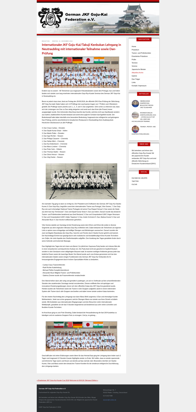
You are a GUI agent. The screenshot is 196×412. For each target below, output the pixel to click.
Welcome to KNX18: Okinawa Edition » (84, 380)
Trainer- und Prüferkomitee (141, 53)
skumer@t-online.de (109, 400)
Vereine (134, 66)
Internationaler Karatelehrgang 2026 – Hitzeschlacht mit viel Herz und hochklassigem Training (144, 117)
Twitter (135, 181)
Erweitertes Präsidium (140, 56)
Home (134, 46)
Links (134, 82)
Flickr (134, 184)
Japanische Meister (139, 69)
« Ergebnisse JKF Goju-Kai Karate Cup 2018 (53, 380)
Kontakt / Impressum (139, 86)
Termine (135, 63)
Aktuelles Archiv (137, 72)
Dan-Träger (136, 79)
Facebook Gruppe (139, 178)
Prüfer (134, 59)
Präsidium (135, 50)
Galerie (134, 76)
